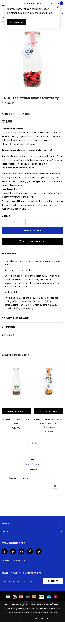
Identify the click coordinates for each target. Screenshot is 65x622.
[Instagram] (22, 551)
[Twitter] (13, 551)
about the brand (16, 318)
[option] (32, 59)
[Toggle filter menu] (55, 486)
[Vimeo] (39, 551)
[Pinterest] (30, 551)
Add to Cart (16, 411)
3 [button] (36, 443)
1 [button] (29, 443)
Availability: (8, 113)
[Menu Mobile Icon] (4, 4)
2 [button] (32, 443)
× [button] (58, 7)
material (9, 253)
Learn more (17, 22)
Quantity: (7, 215)
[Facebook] (5, 551)
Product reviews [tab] (18, 478)
